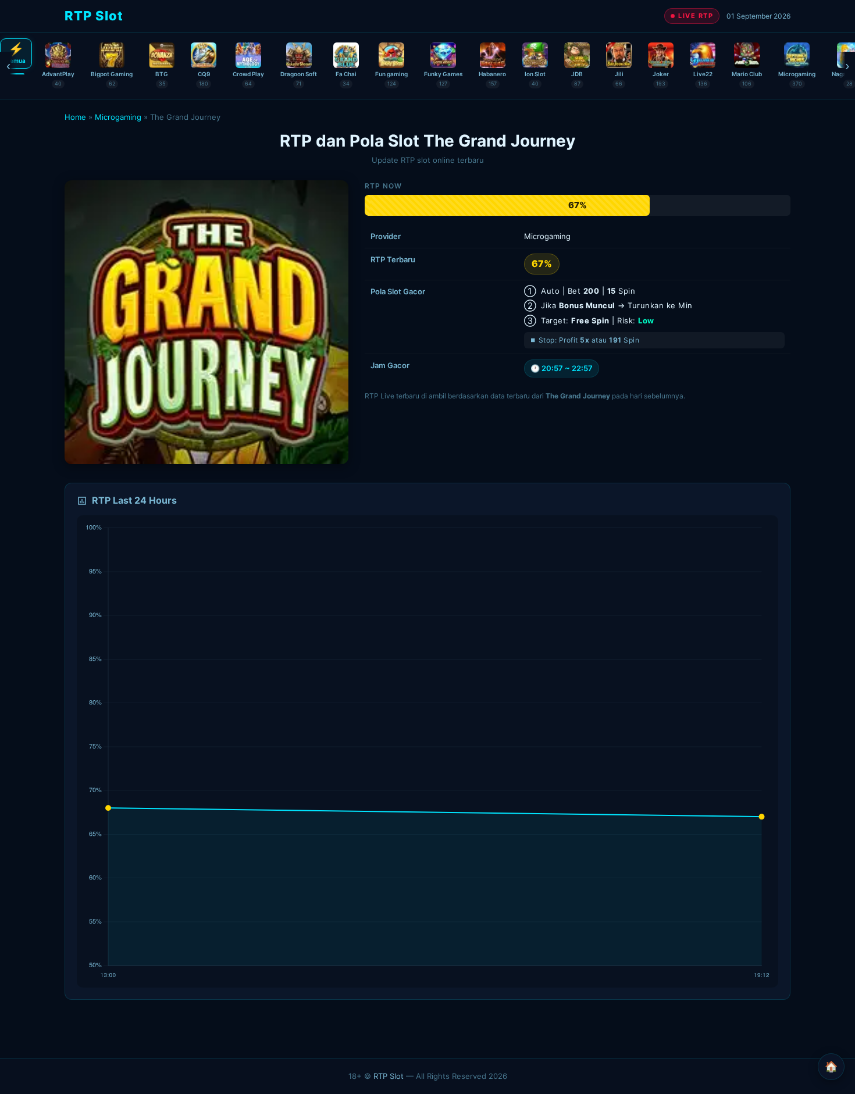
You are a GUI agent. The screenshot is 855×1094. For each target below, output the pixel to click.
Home (75, 117)
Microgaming (118, 117)
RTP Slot (388, 1076)
